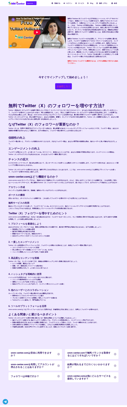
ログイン (69, 3)
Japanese (30, 3)
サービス (81, 3)
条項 (115, 3)
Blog (91, 3)
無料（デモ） (103, 3)
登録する (57, 3)
